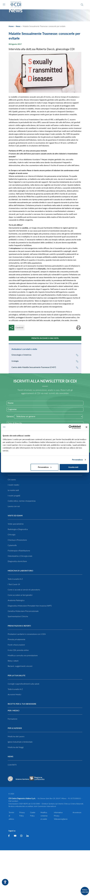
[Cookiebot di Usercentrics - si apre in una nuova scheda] (70, 427)
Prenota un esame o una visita (45, 338)
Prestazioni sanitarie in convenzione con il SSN (27, 634)
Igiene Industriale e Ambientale (20, 742)
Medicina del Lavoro (16, 736)
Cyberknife (12, 545)
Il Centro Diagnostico (19, 471)
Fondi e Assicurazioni (16, 645)
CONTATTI (12, 765)
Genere (10, 417)
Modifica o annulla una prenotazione (23, 655)
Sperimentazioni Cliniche (18, 616)
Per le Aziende (15, 728)
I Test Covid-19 (14, 584)
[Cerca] (82, 4)
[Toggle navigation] (4, 4)
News (18, 26)
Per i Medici (13, 711)
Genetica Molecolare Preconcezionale (23, 611)
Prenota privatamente (16, 639)
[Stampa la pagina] (78, 327)
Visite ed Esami (15, 516)
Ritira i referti (13, 661)
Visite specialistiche (16, 524)
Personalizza (77, 460)
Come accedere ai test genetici (20, 595)
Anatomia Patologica (16, 600)
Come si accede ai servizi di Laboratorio (24, 590)
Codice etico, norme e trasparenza (22, 501)
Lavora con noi (14, 506)
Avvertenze (77, 812)
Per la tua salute (16, 676)
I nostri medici (13, 485)
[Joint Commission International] (10, 778)
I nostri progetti (14, 496)
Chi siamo (12, 480)
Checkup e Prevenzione (17, 540)
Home (11, 26)
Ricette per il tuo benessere (22, 704)
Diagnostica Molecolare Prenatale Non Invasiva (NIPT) (30, 606)
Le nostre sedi (13, 490)
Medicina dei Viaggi (16, 747)
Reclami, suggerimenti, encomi (20, 666)
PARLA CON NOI (84, 891)
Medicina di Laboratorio (20, 571)
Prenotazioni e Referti (19, 626)
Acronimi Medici (14, 695)
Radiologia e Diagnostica (18, 529)
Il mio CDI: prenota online (18, 650)
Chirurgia (11, 535)
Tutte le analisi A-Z (15, 579)
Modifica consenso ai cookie (44, 816)
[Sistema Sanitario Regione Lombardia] (30, 778)
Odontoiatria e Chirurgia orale (20, 556)
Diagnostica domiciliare (17, 561)
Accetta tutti (73, 467)
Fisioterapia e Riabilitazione (19, 551)
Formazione (12, 719)
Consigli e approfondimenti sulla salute (23, 684)
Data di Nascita (15, 423)
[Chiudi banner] (86, 427)
